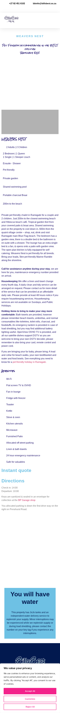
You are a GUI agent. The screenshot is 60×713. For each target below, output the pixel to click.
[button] (56, 19)
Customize (30, 699)
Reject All (30, 706)
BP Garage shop (26, 500)
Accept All (30, 691)
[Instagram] (33, 8)
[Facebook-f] (27, 8)
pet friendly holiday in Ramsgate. (29, 362)
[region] (30, 688)
